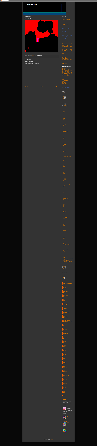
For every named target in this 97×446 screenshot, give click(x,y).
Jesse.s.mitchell (65, 303)
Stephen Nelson (65, 337)
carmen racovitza (65, 359)
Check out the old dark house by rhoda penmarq (67, 37)
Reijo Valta (64, 332)
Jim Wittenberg (65, 304)
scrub (64, 239)
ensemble (64, 159)
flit (63, 160)
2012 (63, 277)
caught (64, 165)
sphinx (64, 125)
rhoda (64, 384)
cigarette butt (65, 123)
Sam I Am (64, 206)
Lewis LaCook (65, 316)
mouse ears (64, 117)
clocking (64, 173)
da (63, 112)
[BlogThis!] (38, 55)
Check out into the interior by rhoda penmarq (66, 30)
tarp (63, 145)
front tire (64, 119)
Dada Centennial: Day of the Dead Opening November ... (67, 156)
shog (64, 213)
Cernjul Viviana (65, 291)
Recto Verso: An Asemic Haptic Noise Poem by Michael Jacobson (67, 70)
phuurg (64, 181)
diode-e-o (64, 179)
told (63, 139)
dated (64, 158)
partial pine (64, 186)
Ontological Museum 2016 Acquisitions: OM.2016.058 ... (67, 261)
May (64, 267)
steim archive (64, 57)
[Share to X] (39, 55)
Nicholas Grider (65, 324)
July (64, 265)
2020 (63, 99)
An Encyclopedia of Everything (67, 283)
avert (64, 237)
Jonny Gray (65, 308)
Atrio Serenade (65, 284)
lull (63, 143)
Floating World (65, 296)
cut (63, 232)
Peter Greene (65, 329)
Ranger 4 (63, 81)
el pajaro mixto (65, 367)
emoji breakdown (65, 217)
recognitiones (65, 383)
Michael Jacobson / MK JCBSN (67, 321)
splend (64, 205)
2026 (63, 92)
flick (63, 245)
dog (63, 137)
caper (64, 138)
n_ (63, 376)
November (64, 106)
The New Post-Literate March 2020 (67, 80)
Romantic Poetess (65, 333)
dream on (64, 178)
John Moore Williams (66, 307)
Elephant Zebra (65, 295)
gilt (63, 231)
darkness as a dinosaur (66, 244)
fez (63, 236)
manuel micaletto (65, 374)
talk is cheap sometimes (66, 200)
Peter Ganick (65, 328)
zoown (64, 219)
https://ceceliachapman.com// (66, 19)
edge (64, 257)
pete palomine (65, 380)
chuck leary (65, 362)
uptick (64, 185)
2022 (63, 97)
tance (64, 111)
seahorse (64, 113)
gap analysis (28, 56)
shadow (64, 388)
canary (64, 250)
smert (64, 216)
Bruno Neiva (65, 287)
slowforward (64, 399)
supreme (64, 168)
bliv (63, 192)
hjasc (64, 251)
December (64, 105)
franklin (64, 212)
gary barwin (65, 370)
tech (63, 126)
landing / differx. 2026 (65, 58)
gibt (63, 193)
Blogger (52, 439)
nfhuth (64, 378)
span (64, 120)
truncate (64, 146)
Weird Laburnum (64, 83)
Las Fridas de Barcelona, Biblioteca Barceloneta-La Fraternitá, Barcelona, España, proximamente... (67, 43)
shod (64, 210)
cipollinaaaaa (65, 363)
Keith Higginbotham (66, 312)
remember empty (65, 131)
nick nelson (65, 379)
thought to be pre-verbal (66, 161)
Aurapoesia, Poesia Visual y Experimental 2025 (66, 45)
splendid (64, 199)
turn (63, 167)
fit (63, 110)
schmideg (64, 387)
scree (64, 224)
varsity (64, 204)
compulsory (64, 149)
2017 (63, 103)
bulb (63, 187)
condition (64, 151)
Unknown (64, 341)
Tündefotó (64, 338)
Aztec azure (64, 211)
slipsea (64, 225)
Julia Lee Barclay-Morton (66, 309)
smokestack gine (65, 198)
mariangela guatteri (66, 375)
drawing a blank (65, 249)
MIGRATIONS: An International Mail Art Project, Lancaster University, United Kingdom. (67, 47)
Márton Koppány (65, 317)
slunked (64, 118)
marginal (64, 144)
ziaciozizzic (68, 422)
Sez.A (64, 334)
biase (64, 355)
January (64, 272)
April (64, 268)
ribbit (64, 171)
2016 (63, 104)
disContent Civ (65, 421)
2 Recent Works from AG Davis (66, 71)
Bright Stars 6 (64, 82)
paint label (64, 130)
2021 (63, 98)
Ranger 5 (63, 79)
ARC (64, 282)
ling (63, 255)
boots (64, 252)
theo (64, 392)
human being (65, 371)
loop (63, 243)
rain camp (64, 174)
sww (64, 391)
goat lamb (64, 124)
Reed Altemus (65, 330)
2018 (63, 102)
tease (64, 166)
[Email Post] (36, 55)
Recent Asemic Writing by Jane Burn (67, 72)
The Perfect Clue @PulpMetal (67, 184)
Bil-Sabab (64, 286)
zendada (64, 395)
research (64, 230)
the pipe (64, 256)
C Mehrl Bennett (65, 288)
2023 (63, 96)
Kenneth (64, 313)
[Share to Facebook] (40, 55)
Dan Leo (64, 292)
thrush (64, 238)
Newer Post (26, 86)
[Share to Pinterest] (41, 55)
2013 (63, 276)
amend (64, 133)
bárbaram (64, 354)
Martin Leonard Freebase (66, 320)
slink (63, 180)
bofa (64, 358)
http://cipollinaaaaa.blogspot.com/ (66, 24)
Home (42, 86)
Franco (64, 299)
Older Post (56, 86)
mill (63, 220)
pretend (64, 132)
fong (63, 152)
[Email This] (37, 55)
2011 (63, 278)
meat (64, 197)
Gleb (64, 300)
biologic (64, 218)
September (64, 262)
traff (63, 191)
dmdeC (64, 366)
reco (63, 150)
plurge (64, 226)
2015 (63, 273)
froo (63, 136)
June (64, 266)
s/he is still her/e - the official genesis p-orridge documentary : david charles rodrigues (67, 63)
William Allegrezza (65, 353)
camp (64, 172)
